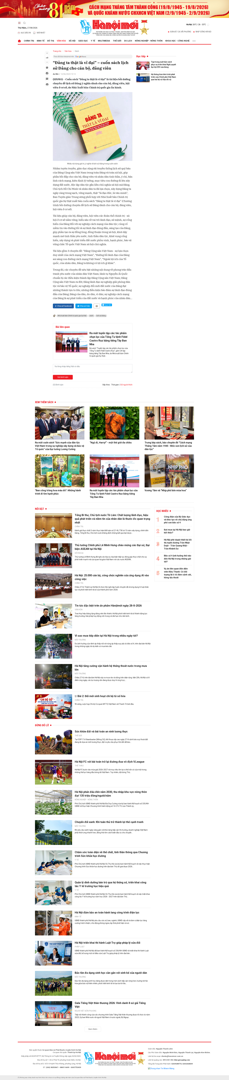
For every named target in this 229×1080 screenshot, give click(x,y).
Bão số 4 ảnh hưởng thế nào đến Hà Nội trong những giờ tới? (177, 558)
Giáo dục (83, 41)
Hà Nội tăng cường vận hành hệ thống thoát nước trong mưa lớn (111, 667)
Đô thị (50, 41)
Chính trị (29, 41)
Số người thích (126, 385)
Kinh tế (40, 41)
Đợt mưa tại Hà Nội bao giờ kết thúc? (177, 531)
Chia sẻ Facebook (64, 306)
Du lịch (128, 41)
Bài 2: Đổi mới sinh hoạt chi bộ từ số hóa (101, 696)
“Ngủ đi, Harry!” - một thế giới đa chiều (111, 442)
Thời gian (115, 385)
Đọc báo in (26, 33)
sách (91, 316)
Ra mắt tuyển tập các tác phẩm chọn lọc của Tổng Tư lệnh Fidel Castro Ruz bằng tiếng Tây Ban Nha (108, 339)
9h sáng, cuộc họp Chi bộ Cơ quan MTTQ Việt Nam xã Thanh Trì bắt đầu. (104, 704)
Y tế (93, 41)
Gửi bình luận (63, 377)
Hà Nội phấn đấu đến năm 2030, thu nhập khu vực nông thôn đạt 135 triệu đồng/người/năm (111, 793)
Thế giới (117, 41)
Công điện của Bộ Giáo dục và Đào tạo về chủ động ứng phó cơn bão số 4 (178, 519)
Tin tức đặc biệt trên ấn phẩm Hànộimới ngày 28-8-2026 (108, 605)
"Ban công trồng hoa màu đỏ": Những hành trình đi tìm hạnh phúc (58, 492)
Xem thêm (92, 1029)
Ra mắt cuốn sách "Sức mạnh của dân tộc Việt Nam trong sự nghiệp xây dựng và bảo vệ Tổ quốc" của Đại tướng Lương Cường (59, 446)
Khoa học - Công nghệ (177, 41)
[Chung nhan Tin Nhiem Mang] (161, 1068)
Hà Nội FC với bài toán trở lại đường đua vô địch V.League (109, 761)
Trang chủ (57, 51)
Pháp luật (80, 947)
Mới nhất (41, 33)
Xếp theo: (106, 385)
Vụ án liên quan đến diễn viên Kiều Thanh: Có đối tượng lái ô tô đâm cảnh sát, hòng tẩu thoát (177, 573)
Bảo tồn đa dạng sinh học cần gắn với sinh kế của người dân (111, 972)
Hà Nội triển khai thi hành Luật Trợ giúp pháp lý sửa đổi (107, 942)
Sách (77, 51)
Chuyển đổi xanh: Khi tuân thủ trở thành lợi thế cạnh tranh (109, 822)
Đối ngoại (79, 553)
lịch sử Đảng (101, 316)
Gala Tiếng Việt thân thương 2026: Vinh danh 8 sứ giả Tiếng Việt (110, 1004)
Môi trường (80, 640)
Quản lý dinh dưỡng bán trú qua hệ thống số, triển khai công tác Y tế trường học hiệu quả (110, 884)
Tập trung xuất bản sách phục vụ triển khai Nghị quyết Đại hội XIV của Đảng (163, 64)
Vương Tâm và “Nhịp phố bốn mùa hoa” (166, 490)
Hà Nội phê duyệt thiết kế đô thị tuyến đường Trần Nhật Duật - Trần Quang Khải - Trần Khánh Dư (178, 544)
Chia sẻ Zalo (85, 306)
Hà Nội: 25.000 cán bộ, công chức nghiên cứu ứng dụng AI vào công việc (112, 577)
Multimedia (104, 41)
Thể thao (79, 766)
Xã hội (72, 41)
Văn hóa (61, 41)
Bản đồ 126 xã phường (180, 32)
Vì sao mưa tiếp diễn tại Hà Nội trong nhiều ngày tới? (106, 635)
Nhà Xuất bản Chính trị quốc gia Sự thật (72, 316)
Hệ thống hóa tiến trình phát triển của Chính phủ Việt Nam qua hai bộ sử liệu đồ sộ (163, 77)
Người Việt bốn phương (85, 1011)
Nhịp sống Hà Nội (203, 32)
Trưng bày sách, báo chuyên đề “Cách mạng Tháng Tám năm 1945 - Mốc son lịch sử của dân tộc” (168, 446)
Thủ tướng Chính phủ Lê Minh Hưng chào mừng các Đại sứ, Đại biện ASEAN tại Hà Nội (112, 547)
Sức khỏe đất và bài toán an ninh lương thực (101, 731)
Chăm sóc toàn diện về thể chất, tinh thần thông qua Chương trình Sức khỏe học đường (111, 854)
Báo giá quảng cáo (182, 1060)
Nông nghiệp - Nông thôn (148, 41)
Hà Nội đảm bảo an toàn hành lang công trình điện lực (107, 912)
